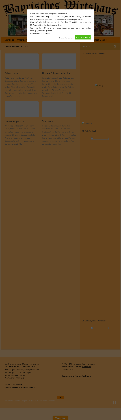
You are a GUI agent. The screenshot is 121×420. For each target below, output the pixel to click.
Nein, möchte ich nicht (66, 38)
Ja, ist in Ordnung (83, 37)
